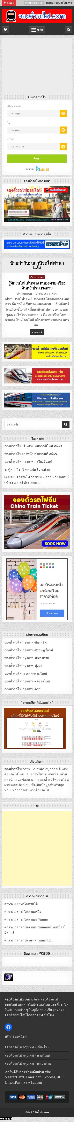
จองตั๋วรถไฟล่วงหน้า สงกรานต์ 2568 (30, 454)
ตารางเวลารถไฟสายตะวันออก (26, 919)
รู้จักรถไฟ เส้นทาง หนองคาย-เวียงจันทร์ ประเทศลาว (37, 285)
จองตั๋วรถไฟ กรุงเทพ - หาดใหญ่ (27, 1055)
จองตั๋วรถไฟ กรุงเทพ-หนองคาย (26, 658)
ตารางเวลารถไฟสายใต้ (21, 904)
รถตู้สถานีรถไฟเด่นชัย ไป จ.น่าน (27, 469)
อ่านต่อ (36, 332)
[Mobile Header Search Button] (68, 29)
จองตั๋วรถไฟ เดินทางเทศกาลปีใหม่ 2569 (33, 446)
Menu (40, 30)
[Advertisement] (37, 67)
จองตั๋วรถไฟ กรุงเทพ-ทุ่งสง (23, 666)
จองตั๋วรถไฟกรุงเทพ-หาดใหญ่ (25, 673)
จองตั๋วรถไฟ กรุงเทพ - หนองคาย (28, 1063)
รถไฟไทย (38, 277)
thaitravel (26, 294)
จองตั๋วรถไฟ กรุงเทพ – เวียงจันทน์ (28, 462)
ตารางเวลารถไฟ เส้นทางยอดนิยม (28, 940)
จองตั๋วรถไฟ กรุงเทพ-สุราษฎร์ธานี (28, 650)
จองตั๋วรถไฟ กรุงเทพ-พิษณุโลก (26, 642)
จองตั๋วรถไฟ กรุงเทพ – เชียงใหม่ (27, 681)
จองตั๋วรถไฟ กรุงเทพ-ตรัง (22, 689)
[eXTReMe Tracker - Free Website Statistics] (8, 980)
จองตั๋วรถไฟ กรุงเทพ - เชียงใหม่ (27, 1047)
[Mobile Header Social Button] (5, 29)
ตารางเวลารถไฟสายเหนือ (23, 912)
